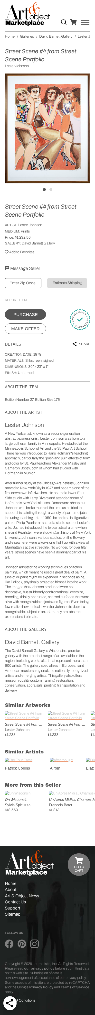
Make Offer (25, 328)
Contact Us (15, 902)
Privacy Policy (41, 987)
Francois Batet (60, 805)
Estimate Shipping (67, 283)
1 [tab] (44, 189)
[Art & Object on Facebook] (9, 944)
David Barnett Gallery (38, 243)
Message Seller (24, 268)
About (10, 889)
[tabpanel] (47, 128)
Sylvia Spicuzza (17, 805)
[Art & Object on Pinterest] (22, 944)
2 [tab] (50, 189)
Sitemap (12, 914)
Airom (55, 768)
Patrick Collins (17, 768)
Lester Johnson (30, 225)
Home (10, 883)
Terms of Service (75, 987)
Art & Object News (22, 896)
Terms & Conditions (20, 1000)
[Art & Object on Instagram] (34, 944)
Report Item (16, 300)
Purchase (25, 314)
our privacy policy (39, 968)
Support (12, 908)
